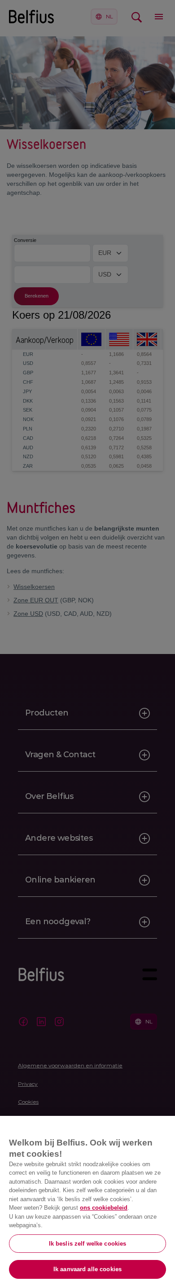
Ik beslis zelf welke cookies (88, 1243)
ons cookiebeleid (103, 1207)
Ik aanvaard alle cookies (87, 1269)
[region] (87, 1201)
